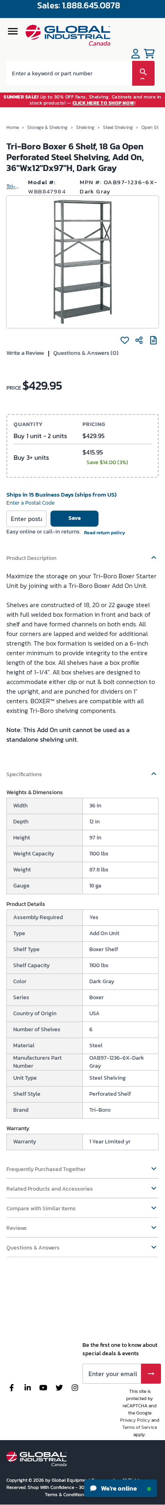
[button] (82, 554)
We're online (118, 1488)
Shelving (85, 127)
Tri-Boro (14, 186)
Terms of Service (139, 1427)
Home (12, 127)
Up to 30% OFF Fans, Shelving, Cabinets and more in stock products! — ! (82, 99)
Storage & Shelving (47, 127)
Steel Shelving (118, 127)
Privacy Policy (135, 1420)
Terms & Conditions (66, 1494)
